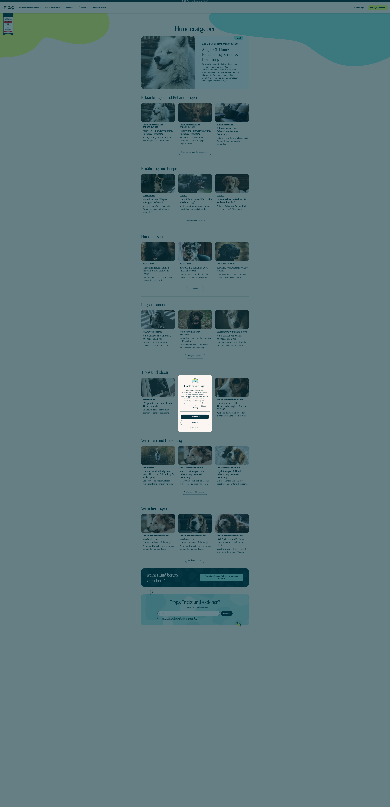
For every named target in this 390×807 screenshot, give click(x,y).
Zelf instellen (195, 428)
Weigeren (194, 422)
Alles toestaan (195, 417)
